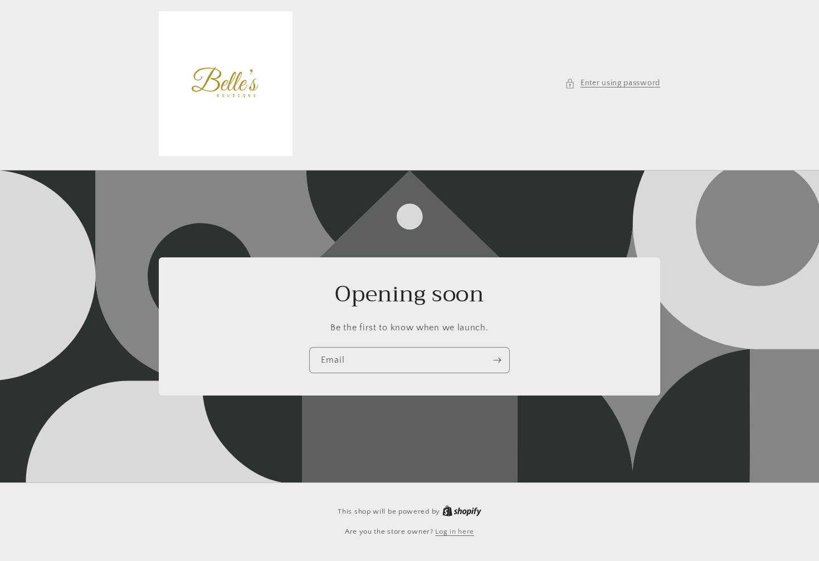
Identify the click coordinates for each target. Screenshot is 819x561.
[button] (612, 83)
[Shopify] (461, 511)
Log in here (454, 531)
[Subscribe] (497, 360)
